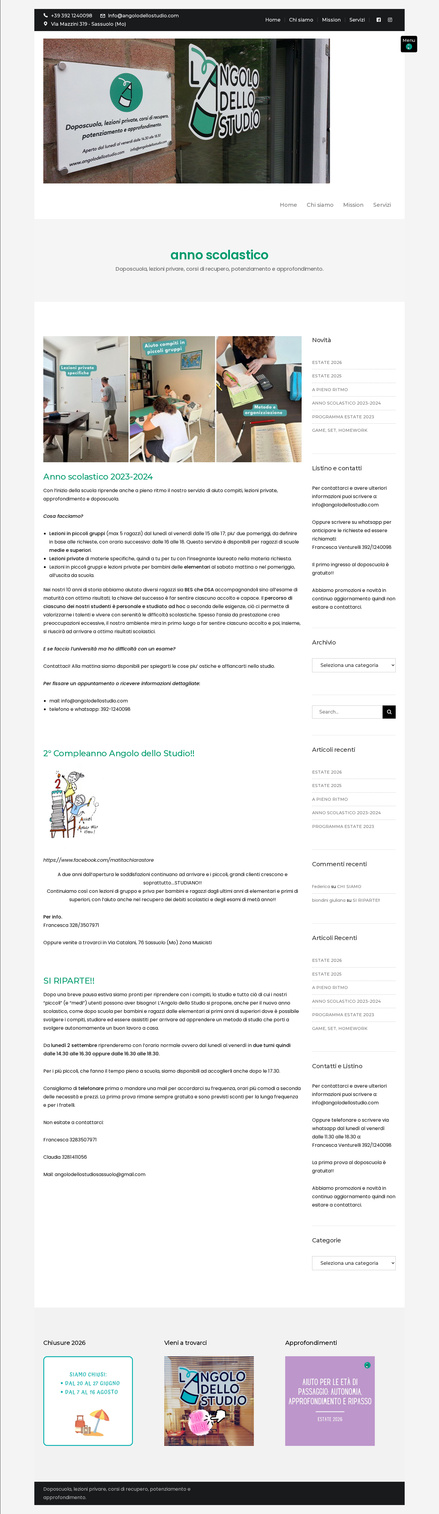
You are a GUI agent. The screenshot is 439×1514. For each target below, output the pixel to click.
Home (272, 20)
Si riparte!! (366, 900)
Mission (331, 20)
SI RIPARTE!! (68, 981)
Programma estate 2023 (343, 417)
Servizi (357, 20)
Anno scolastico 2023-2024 (98, 477)
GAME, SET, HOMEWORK (339, 430)
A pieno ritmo (330, 389)
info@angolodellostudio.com (345, 504)
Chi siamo (301, 20)
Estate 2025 (327, 376)
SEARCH (389, 712)
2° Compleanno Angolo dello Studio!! (119, 753)
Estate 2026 (327, 362)
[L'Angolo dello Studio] (186, 110)
